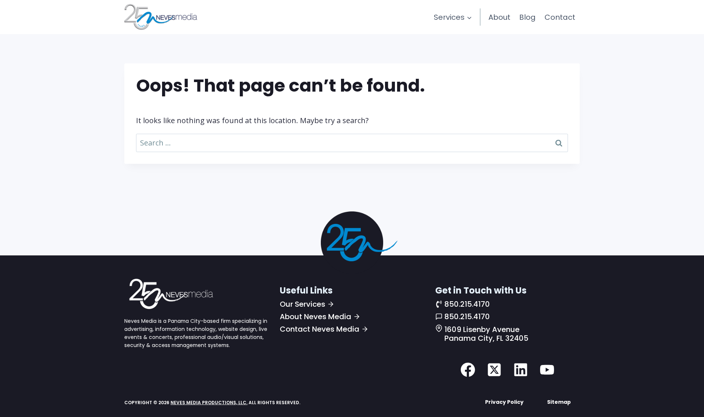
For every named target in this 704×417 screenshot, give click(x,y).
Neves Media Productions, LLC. (208, 402)
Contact (559, 17)
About (499, 17)
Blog (527, 17)
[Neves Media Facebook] (468, 369)
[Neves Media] (170, 293)
